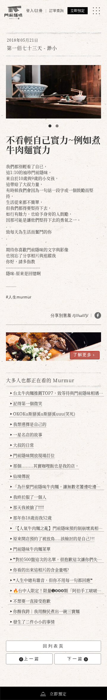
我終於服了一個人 (28, 497)
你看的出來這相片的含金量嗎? (39, 570)
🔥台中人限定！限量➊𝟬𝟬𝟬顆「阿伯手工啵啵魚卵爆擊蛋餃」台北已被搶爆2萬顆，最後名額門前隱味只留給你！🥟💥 (57, 590)
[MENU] (96, 10)
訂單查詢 (56, 11)
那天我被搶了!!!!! (27, 507)
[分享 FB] (98, 315)
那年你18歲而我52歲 (31, 518)
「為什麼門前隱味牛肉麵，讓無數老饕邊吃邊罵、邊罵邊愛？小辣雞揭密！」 (57, 486)
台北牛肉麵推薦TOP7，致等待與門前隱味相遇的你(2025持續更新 (57, 393)
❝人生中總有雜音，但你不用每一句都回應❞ (51, 580)
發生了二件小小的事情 (32, 622)
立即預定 (77, 11)
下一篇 (75, 658)
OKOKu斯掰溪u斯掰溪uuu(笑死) (42, 414)
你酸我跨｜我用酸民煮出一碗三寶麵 (45, 611)
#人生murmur (19, 297)
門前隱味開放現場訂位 (32, 455)
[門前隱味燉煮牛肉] (13, 12)
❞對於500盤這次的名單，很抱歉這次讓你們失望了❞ (57, 559)
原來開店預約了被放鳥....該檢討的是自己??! (52, 538)
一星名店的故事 (26, 434)
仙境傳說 (20, 476)
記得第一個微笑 (26, 403)
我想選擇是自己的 (28, 424)
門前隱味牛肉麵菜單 (30, 549)
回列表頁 (53, 646)
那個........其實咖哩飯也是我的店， (44, 466)
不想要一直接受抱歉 (30, 601)
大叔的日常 (22, 445)
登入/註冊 (34, 11)
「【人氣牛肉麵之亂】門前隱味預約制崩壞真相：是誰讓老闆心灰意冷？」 (57, 528)
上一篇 (32, 658)
